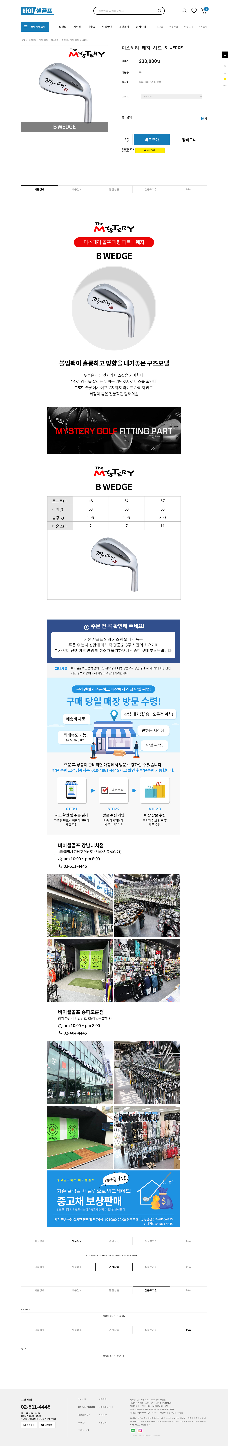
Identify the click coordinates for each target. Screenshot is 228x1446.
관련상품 (114, 189)
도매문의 (82, 1422)
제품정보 (77, 189)
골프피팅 (32, 40)
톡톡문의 (31, 1425)
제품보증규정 (84, 1415)
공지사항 (141, 26)
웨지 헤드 (43, 40)
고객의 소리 (83, 1430)
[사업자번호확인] (164, 1403)
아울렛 (91, 26)
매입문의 (103, 1422)
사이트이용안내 (106, 1407)
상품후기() (151, 189)
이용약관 (103, 1399)
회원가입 (173, 26)
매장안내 (107, 26)
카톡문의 (49, 1425)
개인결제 (124, 26)
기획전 (77, 26)
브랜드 (62, 26)
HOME (23, 40)
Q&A (188, 189)
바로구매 (152, 139)
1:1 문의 (203, 26)
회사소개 (82, 1399)
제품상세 (40, 189)
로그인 (159, 26)
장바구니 (189, 140)
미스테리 (54, 40)
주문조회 (188, 26)
